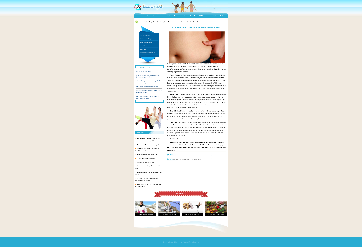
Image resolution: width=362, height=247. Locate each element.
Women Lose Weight (146, 38)
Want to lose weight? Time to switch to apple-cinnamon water (147, 97)
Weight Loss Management (168, 22)
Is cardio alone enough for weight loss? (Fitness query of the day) (148, 76)
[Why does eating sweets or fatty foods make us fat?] (192, 202)
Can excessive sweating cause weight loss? (188, 159)
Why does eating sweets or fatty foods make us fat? (198, 214)
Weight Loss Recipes (218, 16)
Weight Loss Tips (171, 16)
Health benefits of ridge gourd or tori (147, 154)
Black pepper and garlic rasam (146, 162)
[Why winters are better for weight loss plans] (145, 202)
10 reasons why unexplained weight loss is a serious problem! (149, 91)
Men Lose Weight (145, 35)
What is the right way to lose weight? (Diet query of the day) (148, 81)
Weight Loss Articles (146, 42)
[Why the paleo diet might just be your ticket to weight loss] (216, 202)
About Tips (143, 49)
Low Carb (142, 45)
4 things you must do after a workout (147, 86)
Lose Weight (143, 22)
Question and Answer (153, 16)
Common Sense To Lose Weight (194, 16)
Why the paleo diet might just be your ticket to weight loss (224, 214)
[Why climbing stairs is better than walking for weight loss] (169, 202)
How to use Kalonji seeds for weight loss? (149, 145)
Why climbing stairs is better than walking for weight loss (176, 214)
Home (139, 16)
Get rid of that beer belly (143, 71)
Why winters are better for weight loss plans (149, 214)
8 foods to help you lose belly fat (146, 158)
